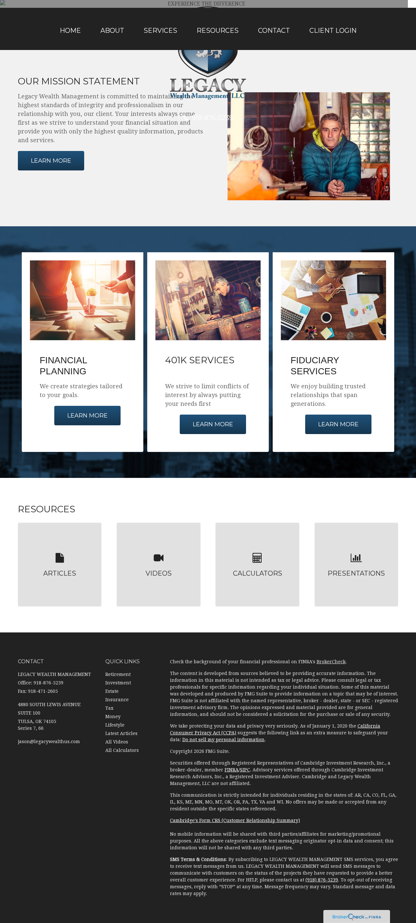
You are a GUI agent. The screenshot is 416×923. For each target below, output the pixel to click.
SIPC (245, 769)
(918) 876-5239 (322, 879)
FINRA (232, 769)
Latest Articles (121, 733)
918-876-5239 (212, 118)
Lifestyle (114, 725)
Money (113, 716)
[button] (112, 30)
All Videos (116, 741)
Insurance (117, 699)
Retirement (118, 674)
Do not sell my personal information (223, 739)
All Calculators (122, 750)
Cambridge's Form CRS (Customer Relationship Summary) (235, 820)
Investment (118, 682)
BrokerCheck (331, 661)
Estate (112, 691)
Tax (109, 708)
